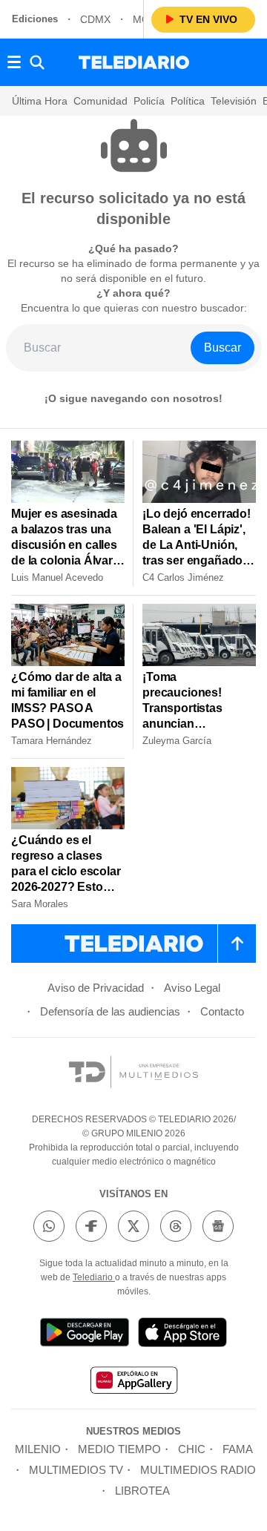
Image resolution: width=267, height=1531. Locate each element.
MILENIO (38, 1449)
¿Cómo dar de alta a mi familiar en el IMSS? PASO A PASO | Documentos (67, 700)
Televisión (234, 101)
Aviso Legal (192, 987)
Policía (149, 101)
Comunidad (100, 101)
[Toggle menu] (14, 62)
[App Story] (182, 1334)
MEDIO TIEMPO (119, 1449)
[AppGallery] (133, 1382)
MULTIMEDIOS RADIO (198, 1469)
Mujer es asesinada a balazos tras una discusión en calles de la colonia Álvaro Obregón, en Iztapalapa (65, 552)
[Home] (134, 62)
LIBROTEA (142, 1490)
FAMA (237, 1449)
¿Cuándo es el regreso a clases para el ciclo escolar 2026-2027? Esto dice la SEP (66, 871)
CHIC (191, 1449)
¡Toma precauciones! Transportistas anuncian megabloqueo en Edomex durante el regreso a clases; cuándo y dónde (194, 731)
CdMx (95, 19)
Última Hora (39, 101)
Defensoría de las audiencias (110, 1011)
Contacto (222, 1011)
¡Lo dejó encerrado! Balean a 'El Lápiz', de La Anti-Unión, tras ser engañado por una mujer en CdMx (196, 552)
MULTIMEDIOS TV (76, 1469)
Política (188, 101)
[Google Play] (84, 1335)
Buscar (222, 347)
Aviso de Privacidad (95, 987)
